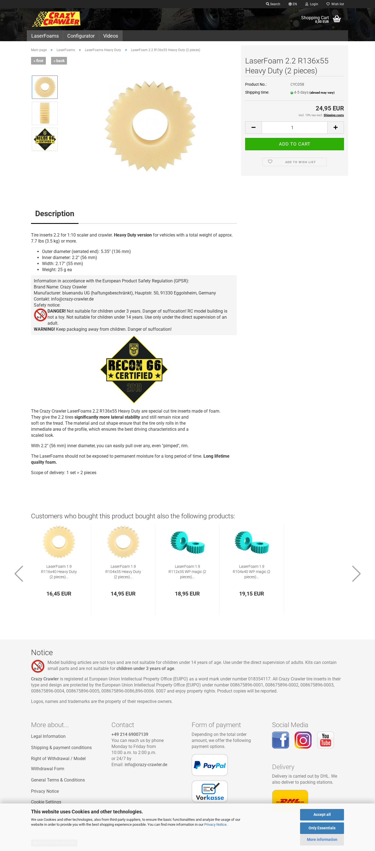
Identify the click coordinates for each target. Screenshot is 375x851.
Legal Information (48, 736)
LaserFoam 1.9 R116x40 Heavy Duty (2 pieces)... (59, 571)
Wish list (337, 4)
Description (54, 213)
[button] (292, 4)
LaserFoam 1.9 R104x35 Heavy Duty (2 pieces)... (123, 571)
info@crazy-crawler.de (146, 764)
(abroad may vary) (322, 92)
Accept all (322, 814)
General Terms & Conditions (58, 780)
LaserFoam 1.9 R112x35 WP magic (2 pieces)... (187, 571)
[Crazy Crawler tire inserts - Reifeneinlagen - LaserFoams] (67, 19)
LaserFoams (45, 36)
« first (38, 61)
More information (322, 839)
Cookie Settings (46, 802)
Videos (110, 36)
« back (59, 61)
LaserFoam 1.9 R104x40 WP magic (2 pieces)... (251, 571)
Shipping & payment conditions (61, 747)
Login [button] (313, 4)
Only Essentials (322, 828)
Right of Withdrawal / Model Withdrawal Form (58, 763)
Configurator (81, 36)
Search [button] (274, 4)
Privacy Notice (215, 824)
